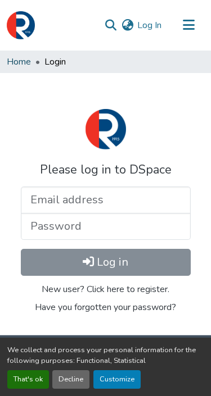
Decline (71, 379)
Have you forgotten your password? (105, 307)
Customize (117, 379)
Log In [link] (149, 25)
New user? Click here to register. (105, 289)
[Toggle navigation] (188, 25)
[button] (21, 25)
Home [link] (19, 62)
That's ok (28, 379)
